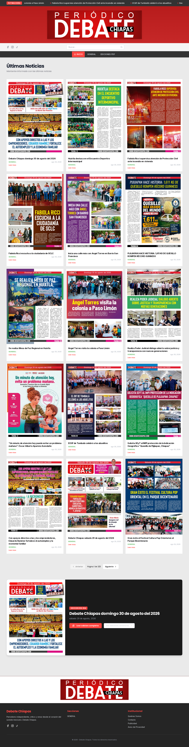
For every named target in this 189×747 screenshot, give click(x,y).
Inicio (80, 54)
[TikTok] (17, 47)
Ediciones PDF (108, 54)
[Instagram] (12, 47)
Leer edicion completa (87, 625)
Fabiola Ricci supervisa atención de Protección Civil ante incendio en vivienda (45, 3)
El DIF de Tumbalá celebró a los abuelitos (109, 3)
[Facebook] (8, 47)
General (91, 54)
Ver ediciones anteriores (117, 625)
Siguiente (109, 566)
